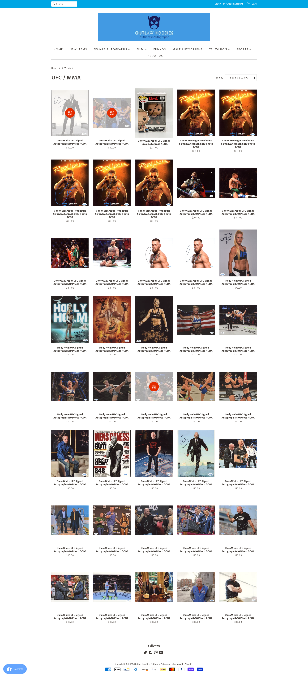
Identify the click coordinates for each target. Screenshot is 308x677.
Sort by (219, 77)
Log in (217, 3)
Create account (234, 3)
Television (218, 49)
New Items (78, 49)
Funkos (159, 49)
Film (141, 49)
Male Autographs (187, 49)
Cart (254, 3)
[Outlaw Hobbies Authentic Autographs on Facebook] (150, 653)
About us (155, 56)
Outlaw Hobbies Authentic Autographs (153, 664)
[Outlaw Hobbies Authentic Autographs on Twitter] (145, 653)
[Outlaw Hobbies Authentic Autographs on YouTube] (161, 653)
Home (58, 49)
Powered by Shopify (183, 664)
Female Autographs (111, 49)
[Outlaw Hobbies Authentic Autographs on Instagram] (156, 653)
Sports (243, 49)
